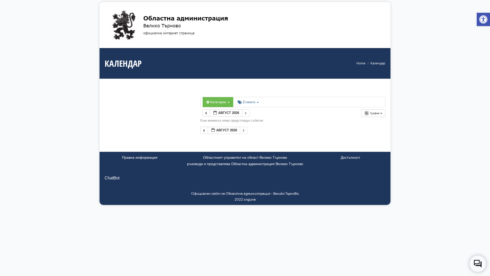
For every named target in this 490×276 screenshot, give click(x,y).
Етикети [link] (249, 101)
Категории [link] (218, 101)
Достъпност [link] (350, 157)
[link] (483, 19)
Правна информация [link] (139, 157)
